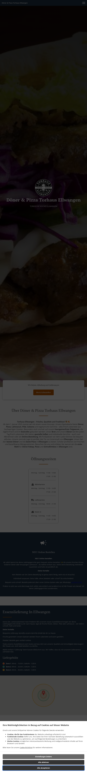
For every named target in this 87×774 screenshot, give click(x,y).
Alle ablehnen (43, 762)
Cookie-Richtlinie (26, 747)
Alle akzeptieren (43, 768)
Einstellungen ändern (43, 757)
